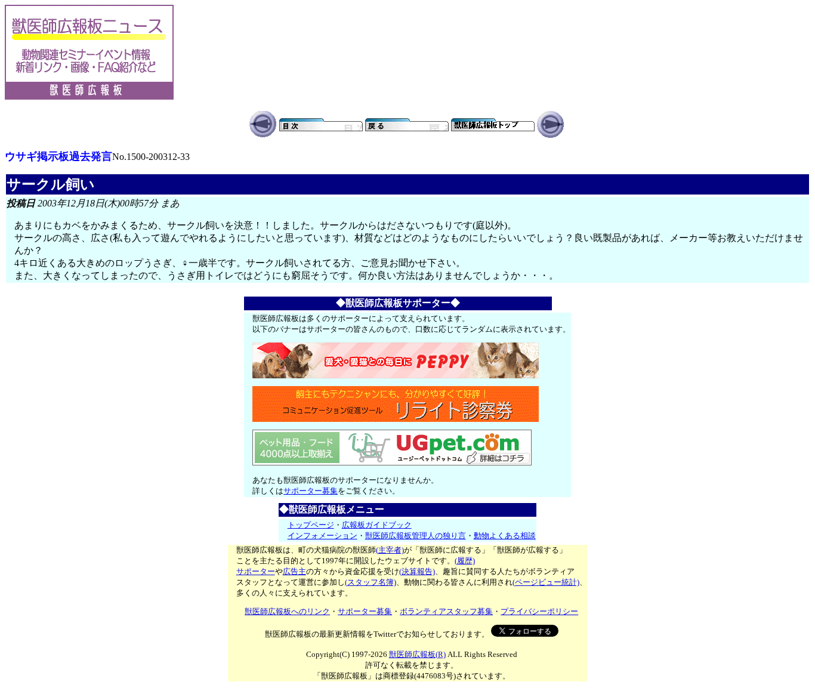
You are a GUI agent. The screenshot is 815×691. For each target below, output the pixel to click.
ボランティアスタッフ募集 (446, 611)
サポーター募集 (310, 490)
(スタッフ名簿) (370, 582)
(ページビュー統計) (546, 582)
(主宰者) (390, 549)
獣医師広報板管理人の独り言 (415, 535)
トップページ (311, 524)
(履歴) (465, 560)
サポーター (255, 571)
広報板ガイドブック (377, 524)
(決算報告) (417, 571)
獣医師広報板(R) (417, 654)
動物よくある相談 (505, 535)
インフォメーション (322, 535)
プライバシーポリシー (539, 611)
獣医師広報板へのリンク (287, 611)
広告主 (294, 571)
